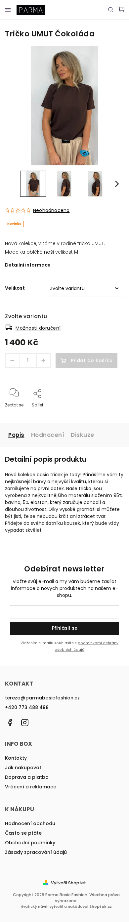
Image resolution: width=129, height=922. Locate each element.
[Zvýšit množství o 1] (43, 360)
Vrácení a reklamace (30, 786)
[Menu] (8, 10)
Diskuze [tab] (82, 435)
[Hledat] (110, 9)
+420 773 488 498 (27, 707)
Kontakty (16, 758)
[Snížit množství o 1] (12, 360)
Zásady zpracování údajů (36, 852)
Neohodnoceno (51, 210)
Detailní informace (28, 265)
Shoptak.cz (100, 906)
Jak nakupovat (23, 767)
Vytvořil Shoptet (68, 883)
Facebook (10, 723)
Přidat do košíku (91, 360)
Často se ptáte (23, 833)
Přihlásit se (64, 628)
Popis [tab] (16, 435)
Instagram (25, 723)
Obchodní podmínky (30, 842)
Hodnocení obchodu (30, 823)
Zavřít (108, 414)
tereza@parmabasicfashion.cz (42, 697)
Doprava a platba (27, 777)
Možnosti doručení (38, 328)
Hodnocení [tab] (47, 435)
